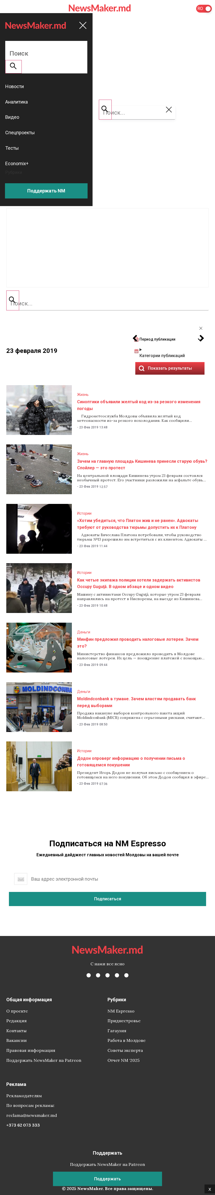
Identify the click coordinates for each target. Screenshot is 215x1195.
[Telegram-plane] (126, 975)
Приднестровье (124, 1020)
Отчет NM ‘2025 (123, 1060)
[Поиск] (12, 300)
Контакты (16, 1030)
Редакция (16, 1020)
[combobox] (107, 303)
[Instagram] (107, 975)
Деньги (83, 632)
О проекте (17, 1011)
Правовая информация (30, 1050)
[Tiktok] (117, 975)
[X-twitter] (98, 975)
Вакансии (16, 1040)
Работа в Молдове (127, 1040)
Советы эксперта (125, 1050)
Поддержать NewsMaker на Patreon (43, 1060)
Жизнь (83, 394)
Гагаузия (117, 1030)
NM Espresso (121, 1011)
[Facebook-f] (89, 975)
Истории (84, 513)
